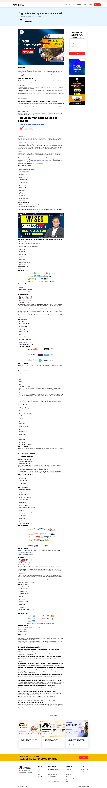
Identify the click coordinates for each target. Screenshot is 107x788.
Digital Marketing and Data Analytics (55, 769)
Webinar (68, 779)
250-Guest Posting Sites (71, 778)
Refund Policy (83, 772)
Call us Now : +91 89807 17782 (24, 770)
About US (39, 771)
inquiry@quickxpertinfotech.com (27, 552)
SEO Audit (68, 772)
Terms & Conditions (84, 769)
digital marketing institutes (26, 676)
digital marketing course (37, 74)
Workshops (68, 769)
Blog (67, 781)
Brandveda (24, 786)
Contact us (40, 776)
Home (66, 4)
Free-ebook (68, 776)
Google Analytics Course (52, 774)
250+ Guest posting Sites (71, 771)
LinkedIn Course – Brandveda (53, 781)
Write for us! (97, 4)
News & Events (69, 774)
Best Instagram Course (52, 776)
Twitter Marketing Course (53, 778)
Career (39, 774)
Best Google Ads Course (52, 772)
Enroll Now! (31, 1)
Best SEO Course (51, 771)
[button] (71, 5)
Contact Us (90, 4)
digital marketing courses (39, 160)
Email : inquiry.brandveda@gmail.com (25, 772)
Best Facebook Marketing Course (54, 779)
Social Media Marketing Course (25, 342)
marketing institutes (40, 693)
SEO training (24, 581)
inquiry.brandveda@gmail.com (64, 1)
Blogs (85, 4)
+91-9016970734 (24, 629)
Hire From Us (40, 772)
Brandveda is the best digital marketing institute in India (28, 144)
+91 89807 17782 (76, 1)
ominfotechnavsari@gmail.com (26, 451)
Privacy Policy (83, 771)
